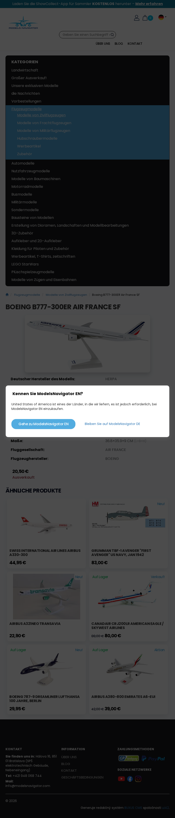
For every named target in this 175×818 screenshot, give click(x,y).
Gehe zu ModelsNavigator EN (43, 424)
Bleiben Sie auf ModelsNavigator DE (112, 424)
